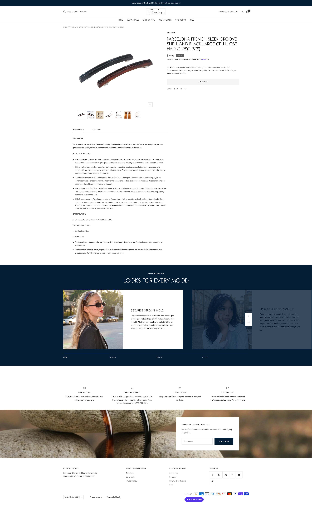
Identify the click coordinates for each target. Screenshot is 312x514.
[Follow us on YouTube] (239, 475)
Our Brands (130, 477)
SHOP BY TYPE (149, 20)
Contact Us (173, 473)
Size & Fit (97, 130)
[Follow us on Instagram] (225, 475)
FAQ (171, 485)
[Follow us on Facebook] (212, 475)
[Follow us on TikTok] (212, 481)
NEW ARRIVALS (133, 20)
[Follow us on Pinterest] (232, 475)
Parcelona (172, 33)
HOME (120, 20)
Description (78, 130)
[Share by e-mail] (185, 88)
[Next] (248, 322)
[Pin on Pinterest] (177, 89)
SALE (192, 20)
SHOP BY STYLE (165, 20)
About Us (129, 473)
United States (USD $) (227, 11)
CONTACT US (180, 20)
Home (65, 27)
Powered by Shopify (114, 497)
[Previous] (248, 316)
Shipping (172, 477)
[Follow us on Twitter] (219, 475)
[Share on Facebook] (174, 89)
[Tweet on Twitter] (181, 89)
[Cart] (247, 11)
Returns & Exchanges (177, 481)
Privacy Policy (131, 481)
